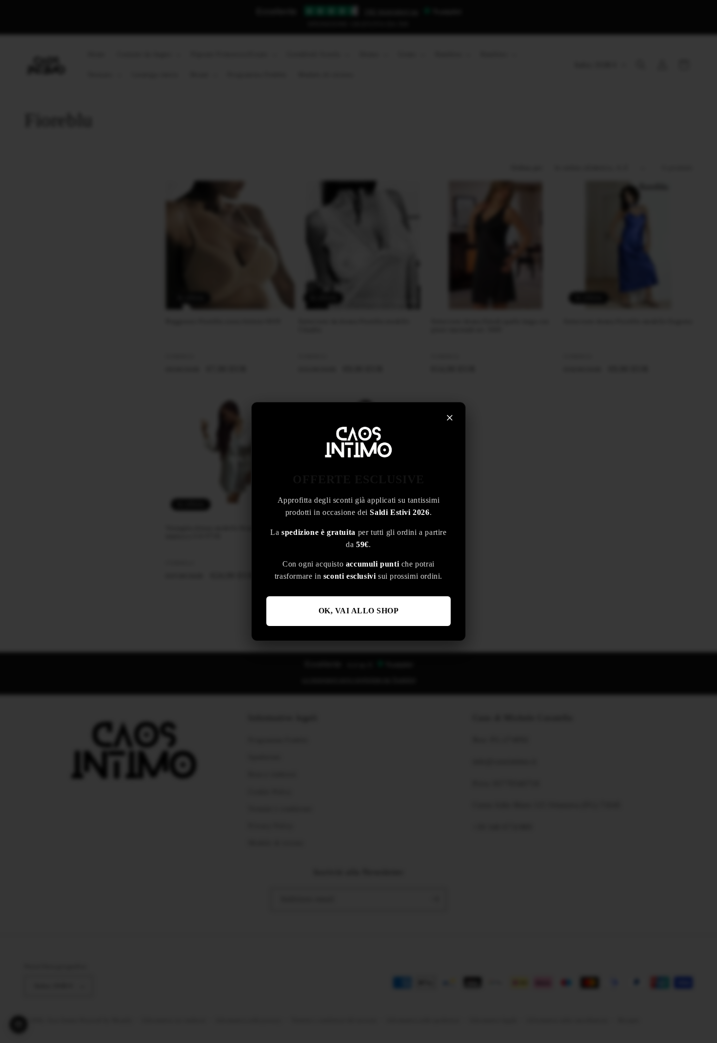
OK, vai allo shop (359, 611)
